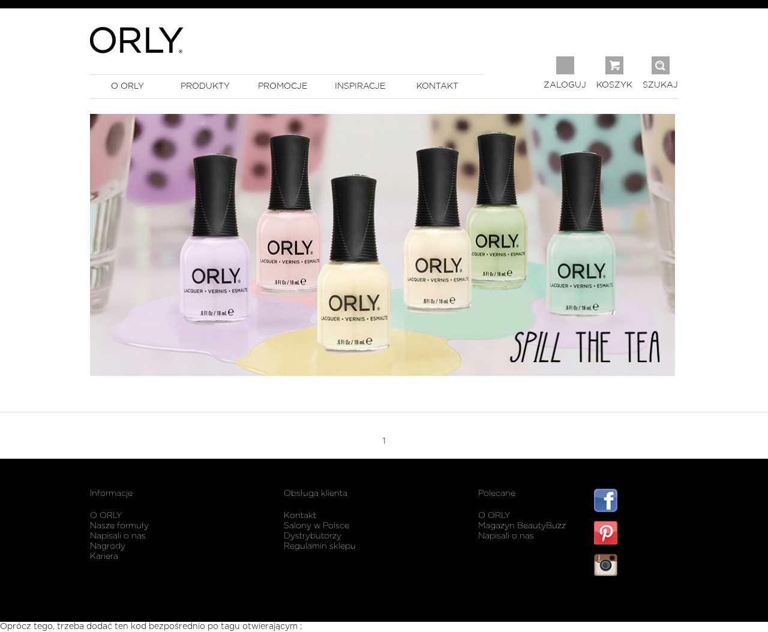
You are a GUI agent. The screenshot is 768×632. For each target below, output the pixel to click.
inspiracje (360, 86)
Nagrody (107, 546)
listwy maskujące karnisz (636, 600)
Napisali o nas (118, 536)
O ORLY (106, 515)
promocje (282, 86)
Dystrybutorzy (312, 536)
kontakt (437, 86)
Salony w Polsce (316, 526)
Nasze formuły (119, 526)
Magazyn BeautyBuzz (522, 526)
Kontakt (300, 515)
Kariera (104, 556)
